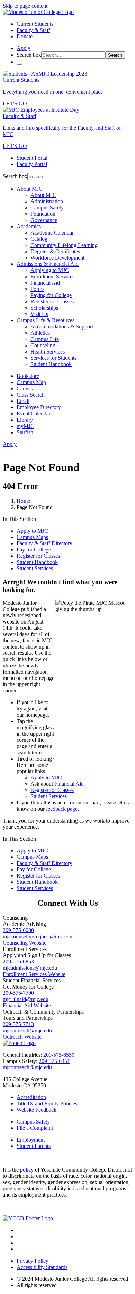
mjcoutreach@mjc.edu (27, 1030)
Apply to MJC (32, 531)
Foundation (42, 214)
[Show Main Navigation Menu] (19, 64)
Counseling (42, 345)
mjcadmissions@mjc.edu (30, 968)
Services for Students (53, 358)
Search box (29, 55)
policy (27, 1170)
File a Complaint (35, 1128)
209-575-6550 (58, 1055)
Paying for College (51, 295)
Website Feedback (36, 1110)
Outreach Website (22, 1037)
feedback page (62, 809)
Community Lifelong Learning (64, 245)
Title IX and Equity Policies (47, 1103)
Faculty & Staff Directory (44, 543)
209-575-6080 (18, 930)
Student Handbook (51, 364)
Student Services (35, 568)
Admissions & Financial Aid (48, 264)
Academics (29, 226)
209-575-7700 (18, 993)
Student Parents (34, 1146)
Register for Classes (52, 301)
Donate (25, 36)
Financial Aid (45, 283)
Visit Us (39, 314)
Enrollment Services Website (34, 974)
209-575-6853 (18, 961)
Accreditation (31, 1097)
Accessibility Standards (42, 1267)
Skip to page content (25, 6)
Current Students (35, 24)
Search (115, 55)
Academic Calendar (52, 233)
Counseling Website (24, 943)
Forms (37, 289)
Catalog (38, 239)
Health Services (47, 352)
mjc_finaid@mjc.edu (25, 999)
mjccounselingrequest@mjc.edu (37, 936)
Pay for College (34, 550)
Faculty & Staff (33, 30)
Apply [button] (23, 48)
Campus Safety (47, 208)
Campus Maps (32, 537)
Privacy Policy (32, 1261)
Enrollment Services (52, 276)
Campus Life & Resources (45, 320)
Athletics (40, 333)
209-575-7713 (18, 1024)
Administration (46, 201)
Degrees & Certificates (55, 251)
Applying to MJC (49, 270)
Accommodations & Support (61, 327)
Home (23, 501)
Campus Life (44, 339)
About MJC (30, 189)
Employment (31, 1140)
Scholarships (44, 308)
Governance (43, 220)
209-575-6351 (54, 1061)
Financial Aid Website (27, 1005)
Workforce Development (57, 258)
